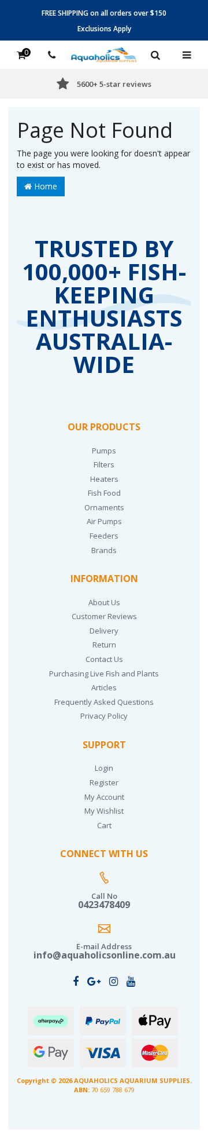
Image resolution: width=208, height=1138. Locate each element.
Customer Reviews (104, 616)
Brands (104, 550)
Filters (104, 464)
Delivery (104, 630)
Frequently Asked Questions (104, 702)
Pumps (104, 450)
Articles (104, 687)
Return (104, 644)
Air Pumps (104, 521)
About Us (104, 602)
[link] (76, 981)
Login (104, 768)
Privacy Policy (104, 716)
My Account (104, 797)
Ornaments (104, 507)
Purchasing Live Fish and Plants (104, 673)
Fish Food (104, 493)
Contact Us (104, 659)
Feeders (104, 535)
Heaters (104, 479)
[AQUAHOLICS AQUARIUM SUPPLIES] (104, 53)
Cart (104, 825)
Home (44, 186)
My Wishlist (104, 811)
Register (104, 782)
